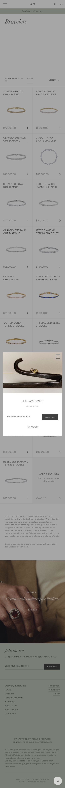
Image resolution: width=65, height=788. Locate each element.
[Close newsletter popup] (58, 357)
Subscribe (50, 418)
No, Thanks (32, 427)
